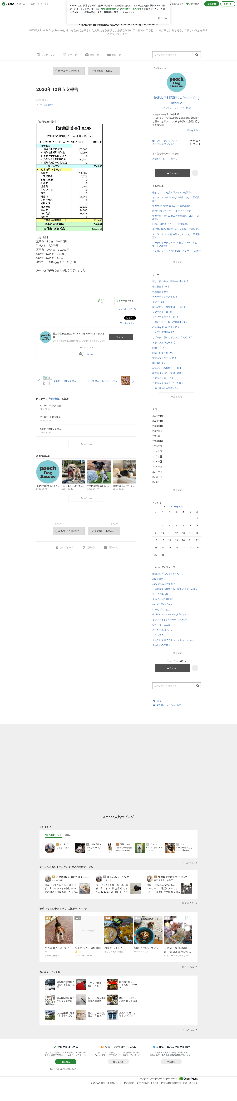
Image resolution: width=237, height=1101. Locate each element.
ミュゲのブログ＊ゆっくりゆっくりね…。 (173, 639)
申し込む (171, 1061)
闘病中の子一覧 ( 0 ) (162, 352)
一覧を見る (176, 262)
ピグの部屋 (185, 108)
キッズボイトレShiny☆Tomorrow (169, 619)
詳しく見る (118, 1061)
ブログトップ (48, 54)
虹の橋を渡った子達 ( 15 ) (165, 327)
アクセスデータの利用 (148, 1083)
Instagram (88, 354)
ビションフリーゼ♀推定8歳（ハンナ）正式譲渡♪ (176, 252)
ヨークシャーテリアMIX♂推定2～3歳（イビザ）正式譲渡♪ (174, 244)
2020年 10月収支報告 (57, 89)
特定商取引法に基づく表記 (175, 1083)
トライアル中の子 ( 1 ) (163, 342)
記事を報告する (129, 323)
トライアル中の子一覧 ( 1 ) (166, 317)
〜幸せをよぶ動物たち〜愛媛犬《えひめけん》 (176, 589)
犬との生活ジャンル (162, 144)
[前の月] (164, 507)
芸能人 (68, 834)
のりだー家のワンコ (162, 629)
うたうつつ (158, 634)
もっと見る (86, 443)
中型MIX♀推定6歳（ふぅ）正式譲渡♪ (171, 205)
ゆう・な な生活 (161, 624)
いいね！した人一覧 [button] (127, 309)
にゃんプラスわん (161, 609)
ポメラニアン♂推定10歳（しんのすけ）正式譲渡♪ (176, 236)
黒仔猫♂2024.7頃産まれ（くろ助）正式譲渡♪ (175, 229)
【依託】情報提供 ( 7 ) (163, 332)
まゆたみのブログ (161, 645)
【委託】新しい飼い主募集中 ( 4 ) (169, 322)
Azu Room (157, 578)
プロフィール (169, 108)
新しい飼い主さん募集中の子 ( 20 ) (170, 281)
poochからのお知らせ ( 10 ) (166, 368)
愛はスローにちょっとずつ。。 (168, 573)
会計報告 (48, 105)
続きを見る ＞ (194, 130)
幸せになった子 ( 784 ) (164, 357)
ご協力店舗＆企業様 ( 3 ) (165, 388)
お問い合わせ (115, 1083)
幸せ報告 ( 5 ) (159, 362)
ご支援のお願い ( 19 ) (163, 378)
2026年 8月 (176, 506)
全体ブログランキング (163, 140)
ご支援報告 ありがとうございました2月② (106, 71)
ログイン (228, 4)
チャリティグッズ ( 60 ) (164, 296)
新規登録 (211, 4)
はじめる (66, 1061)
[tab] (53, 834)
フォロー (120, 337)
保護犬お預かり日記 (162, 599)
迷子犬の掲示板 (160, 594)
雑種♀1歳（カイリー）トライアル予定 (171, 210)
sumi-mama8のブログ (163, 584)
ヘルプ (195, 1083)
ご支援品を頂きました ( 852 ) (167, 383)
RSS (159, 700)
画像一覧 (94, 54)
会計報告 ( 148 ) (160, 286)
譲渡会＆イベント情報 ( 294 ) (167, 373)
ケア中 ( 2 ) (158, 301)
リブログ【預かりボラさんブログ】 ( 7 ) (172, 337)
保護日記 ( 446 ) (160, 291)
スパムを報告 (99, 1083)
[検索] (197, 55)
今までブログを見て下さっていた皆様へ (172, 192)
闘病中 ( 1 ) (158, 347)
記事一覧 (72, 54)
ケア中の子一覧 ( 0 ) (162, 312)
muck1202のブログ (162, 604)
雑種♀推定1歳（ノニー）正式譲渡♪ (170, 224)
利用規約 (130, 1083)
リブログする (127, 301)
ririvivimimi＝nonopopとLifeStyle (169, 614)
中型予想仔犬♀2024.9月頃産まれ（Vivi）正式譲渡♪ (175, 217)
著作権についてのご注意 (169, 705)
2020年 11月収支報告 (69, 71)
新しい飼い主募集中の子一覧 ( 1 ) (169, 306)
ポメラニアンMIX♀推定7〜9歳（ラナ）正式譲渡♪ (175, 199)
